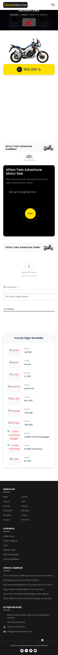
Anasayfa (14, 15)
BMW (5, 497)
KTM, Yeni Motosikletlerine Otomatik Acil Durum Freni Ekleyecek (27, 584)
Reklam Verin (9, 550)
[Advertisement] (29, 108)
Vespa (6, 519)
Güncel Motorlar (41, 645)
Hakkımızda (8, 536)
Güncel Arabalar (11, 554)
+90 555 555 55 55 (16, 622)
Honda (24, 15)
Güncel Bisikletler (11, 559)
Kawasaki (7, 510)
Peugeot (7, 515)
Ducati (24, 497)
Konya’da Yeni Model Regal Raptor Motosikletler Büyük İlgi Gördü (26, 594)
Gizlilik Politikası (10, 540)
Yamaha (25, 519)
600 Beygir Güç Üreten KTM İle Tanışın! (21, 580)
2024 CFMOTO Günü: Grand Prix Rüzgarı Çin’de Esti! (27, 598)
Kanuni (24, 506)
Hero (23, 501)
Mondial (25, 510)
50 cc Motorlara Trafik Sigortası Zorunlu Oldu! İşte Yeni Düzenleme (28, 575)
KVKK (5, 545)
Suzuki (24, 515)
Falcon (6, 501)
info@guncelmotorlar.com (20, 631)
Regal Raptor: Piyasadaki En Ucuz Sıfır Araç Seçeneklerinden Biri (23, 589)
